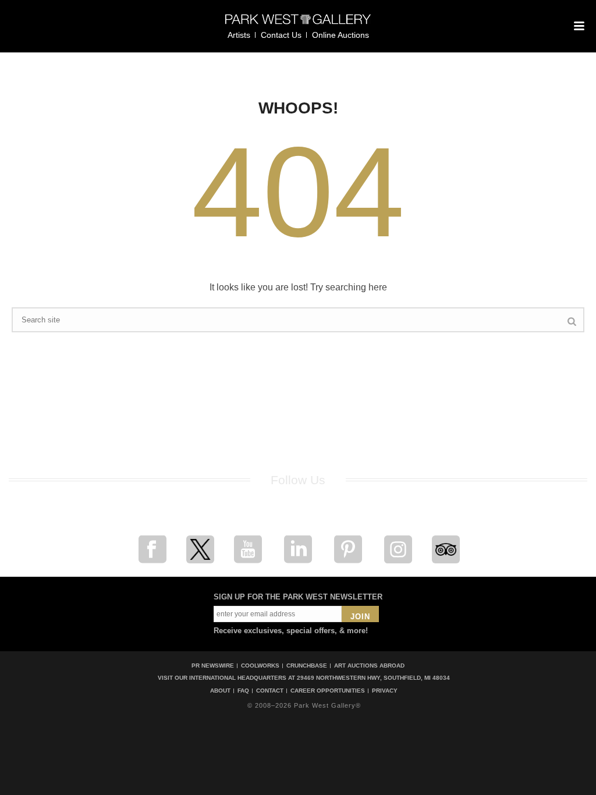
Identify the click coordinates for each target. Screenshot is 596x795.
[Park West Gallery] (298, 24)
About (220, 691)
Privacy (385, 691)
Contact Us (281, 35)
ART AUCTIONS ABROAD (369, 665)
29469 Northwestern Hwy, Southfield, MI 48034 (373, 678)
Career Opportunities (327, 691)
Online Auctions (340, 35)
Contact (269, 691)
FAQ (243, 691)
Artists (239, 35)
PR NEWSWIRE (212, 665)
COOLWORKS (260, 665)
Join (360, 616)
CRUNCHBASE (306, 665)
